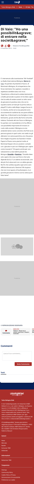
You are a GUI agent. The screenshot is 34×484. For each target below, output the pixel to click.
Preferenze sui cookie (8, 480)
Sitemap (4, 470)
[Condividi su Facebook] (5, 45)
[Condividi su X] (9, 45)
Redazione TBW (6, 460)
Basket (4, 445)
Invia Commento (23, 364)
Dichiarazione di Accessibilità (11, 477)
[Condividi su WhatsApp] (2, 45)
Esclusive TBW (6, 448)
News (20, 7)
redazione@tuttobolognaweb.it (20, 419)
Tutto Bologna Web (8, 7)
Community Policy (7, 472)
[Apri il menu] (3, 2)
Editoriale (5, 450)
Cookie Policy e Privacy (9, 475)
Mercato (4, 443)
